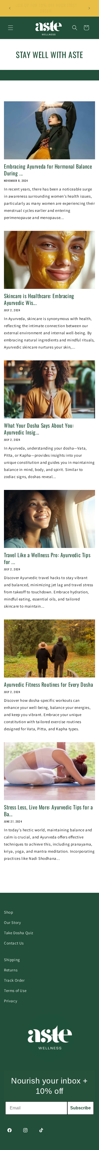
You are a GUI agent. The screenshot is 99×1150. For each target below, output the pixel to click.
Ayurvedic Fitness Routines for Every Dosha (48, 684)
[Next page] (71, 887)
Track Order (14, 980)
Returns (10, 969)
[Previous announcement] (10, 8)
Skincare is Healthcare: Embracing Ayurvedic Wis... (39, 299)
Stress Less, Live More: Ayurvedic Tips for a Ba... (48, 810)
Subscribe (80, 1108)
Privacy (10, 1000)
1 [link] (28, 887)
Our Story (12, 922)
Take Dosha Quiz (18, 932)
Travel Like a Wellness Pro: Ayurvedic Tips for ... (47, 558)
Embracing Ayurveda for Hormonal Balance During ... (48, 169)
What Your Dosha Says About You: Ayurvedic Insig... (39, 429)
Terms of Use (15, 990)
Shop (8, 912)
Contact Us (14, 943)
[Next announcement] (89, 8)
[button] (10, 28)
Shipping (12, 959)
